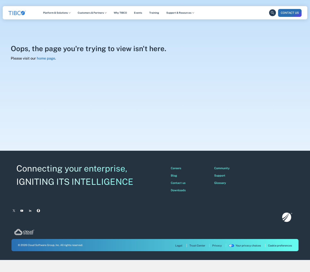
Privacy (217, 245)
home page (46, 58)
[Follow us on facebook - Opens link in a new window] (38, 210)
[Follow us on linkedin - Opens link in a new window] (30, 210)
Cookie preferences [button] (280, 245)
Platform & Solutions (55, 12)
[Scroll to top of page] (300, 261)
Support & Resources (178, 12)
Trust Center (197, 245)
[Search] (272, 9)
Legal (178, 245)
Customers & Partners (91, 12)
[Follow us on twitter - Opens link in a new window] (13, 210)
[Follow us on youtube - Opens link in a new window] (21, 210)
